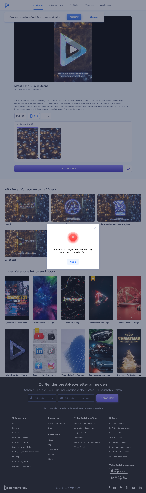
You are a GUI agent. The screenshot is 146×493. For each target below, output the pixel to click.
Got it (73, 262)
